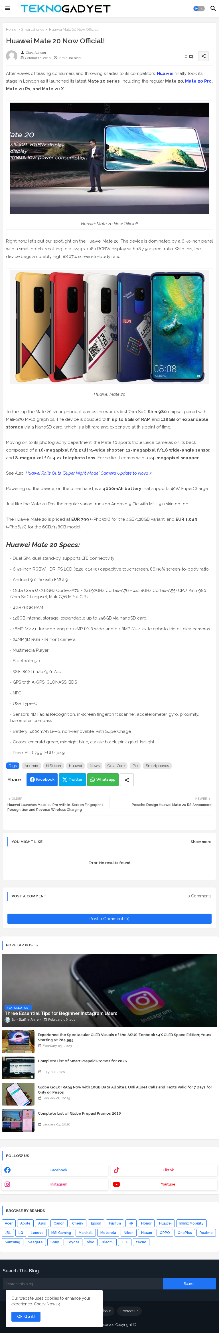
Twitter (76, 779)
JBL (8, 1233)
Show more (201, 842)
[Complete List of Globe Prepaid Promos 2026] (18, 1120)
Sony (54, 1242)
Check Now (44, 1304)
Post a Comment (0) (109, 918)
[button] (199, 8)
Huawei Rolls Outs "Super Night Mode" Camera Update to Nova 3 (89, 473)
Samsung (12, 1242)
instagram (58, 1184)
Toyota (73, 1242)
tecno (141, 1242)
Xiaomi (107, 1242)
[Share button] (127, 779)
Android (31, 766)
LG (21, 1233)
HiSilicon (53, 766)
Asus (42, 1223)
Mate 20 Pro (198, 81)
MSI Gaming (61, 1233)
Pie (135, 766)
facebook (58, 1170)
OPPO (165, 1233)
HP (131, 1223)
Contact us (129, 1311)
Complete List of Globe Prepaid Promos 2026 (79, 1113)
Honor (146, 1223)
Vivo (90, 1242)
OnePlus (185, 1233)
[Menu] (7, 8)
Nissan (146, 1233)
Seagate (35, 1242)
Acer (9, 1223)
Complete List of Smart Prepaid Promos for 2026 (82, 1061)
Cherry (77, 1223)
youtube (168, 1184)
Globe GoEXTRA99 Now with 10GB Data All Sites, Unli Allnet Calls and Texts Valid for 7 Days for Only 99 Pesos (125, 1089)
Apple (25, 1223)
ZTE (124, 1242)
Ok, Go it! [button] (26, 1316)
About (106, 1311)
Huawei (165, 73)
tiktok (168, 1170)
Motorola (108, 1233)
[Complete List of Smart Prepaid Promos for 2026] (18, 1068)
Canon (59, 1223)
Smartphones (32, 29)
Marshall (86, 1233)
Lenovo (37, 1233)
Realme (206, 1233)
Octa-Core (116, 766)
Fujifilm (115, 1223)
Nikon (128, 1233)
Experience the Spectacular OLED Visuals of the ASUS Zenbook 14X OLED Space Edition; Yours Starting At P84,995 (124, 1037)
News (95, 766)
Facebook (45, 779)
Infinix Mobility (191, 1223)
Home (11, 29)
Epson (96, 1223)
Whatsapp (105, 779)
